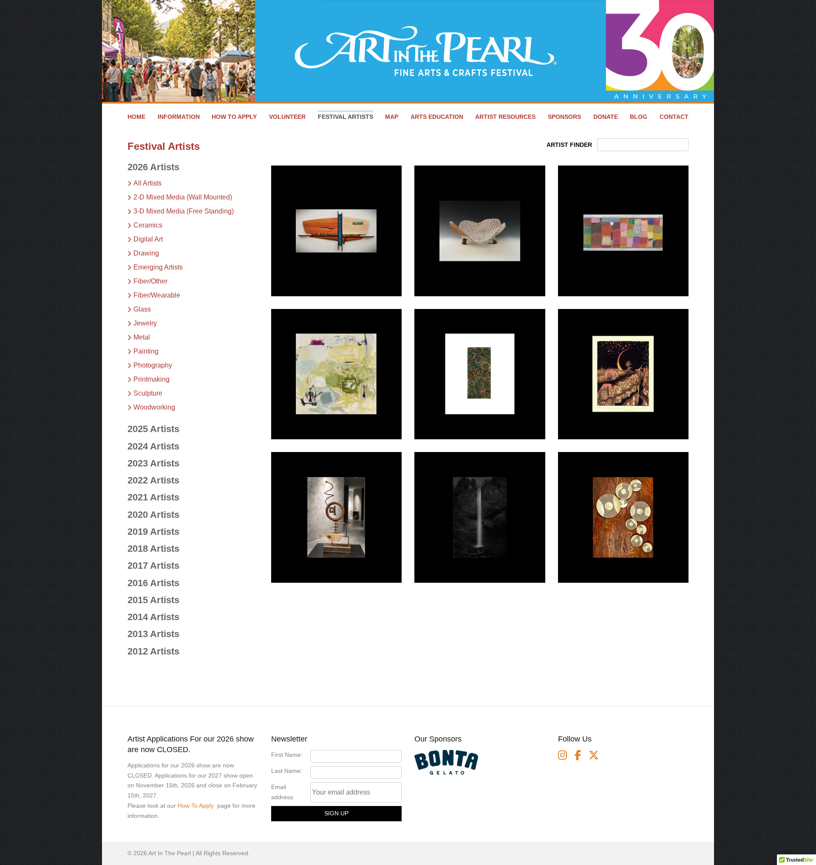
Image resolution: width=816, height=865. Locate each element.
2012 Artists (153, 651)
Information (179, 116)
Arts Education (437, 116)
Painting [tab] (146, 351)
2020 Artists (153, 514)
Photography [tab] (152, 365)
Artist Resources (505, 116)
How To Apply (196, 805)
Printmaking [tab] (151, 379)
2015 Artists (153, 600)
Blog (638, 116)
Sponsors (564, 116)
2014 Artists (153, 617)
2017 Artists (153, 565)
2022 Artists (153, 480)
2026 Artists (153, 167)
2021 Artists (153, 497)
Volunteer (287, 116)
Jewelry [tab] (145, 323)
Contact (674, 116)
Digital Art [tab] (148, 239)
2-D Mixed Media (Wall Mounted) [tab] (182, 197)
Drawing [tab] (146, 253)
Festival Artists (345, 116)
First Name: (287, 754)
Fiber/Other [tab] (150, 281)
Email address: (283, 792)
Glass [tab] (142, 309)
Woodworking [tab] (154, 407)
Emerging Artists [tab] (158, 267)
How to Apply (234, 116)
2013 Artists (153, 634)
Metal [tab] (141, 337)
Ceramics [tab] (147, 225)
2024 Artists (153, 446)
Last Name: (286, 770)
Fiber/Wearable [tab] (156, 295)
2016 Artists (153, 583)
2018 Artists (153, 548)
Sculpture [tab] (147, 393)
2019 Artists (153, 531)
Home (136, 116)
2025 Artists (153, 429)
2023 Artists (153, 463)
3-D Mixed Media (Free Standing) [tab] (183, 211)
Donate (605, 116)
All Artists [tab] (147, 183)
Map (391, 116)
